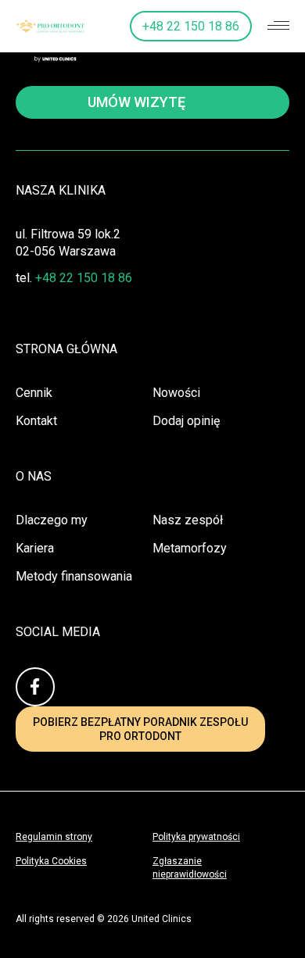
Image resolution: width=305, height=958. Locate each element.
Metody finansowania (74, 576)
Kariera (35, 548)
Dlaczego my (52, 520)
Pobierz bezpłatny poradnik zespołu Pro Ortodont (140, 729)
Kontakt (36, 420)
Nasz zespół (187, 520)
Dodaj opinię (186, 420)
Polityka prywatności (196, 836)
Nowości (176, 392)
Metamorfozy (189, 548)
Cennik (34, 392)
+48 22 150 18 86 (190, 26)
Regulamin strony (54, 836)
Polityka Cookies (51, 861)
